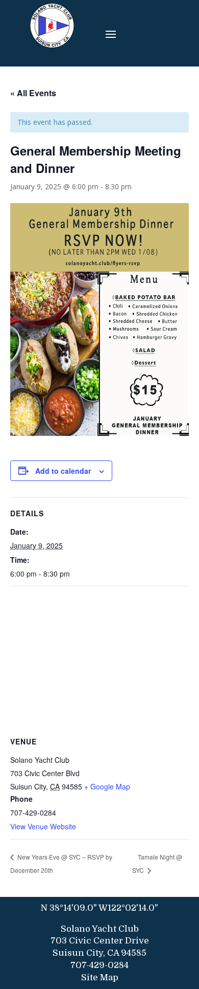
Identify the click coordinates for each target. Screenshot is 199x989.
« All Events (33, 93)
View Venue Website (43, 826)
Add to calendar (63, 471)
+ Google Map (107, 786)
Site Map (99, 977)
